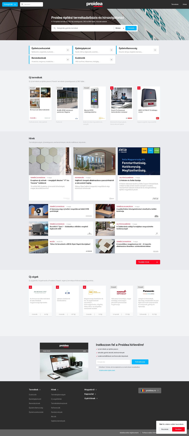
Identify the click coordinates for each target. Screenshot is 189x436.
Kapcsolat (89, 394)
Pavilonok (59, 122)
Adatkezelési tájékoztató (107, 370)
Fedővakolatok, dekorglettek (38, 122)
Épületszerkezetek (36, 412)
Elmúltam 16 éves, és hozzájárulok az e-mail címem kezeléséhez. (119, 367)
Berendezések (34, 403)
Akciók (53, 417)
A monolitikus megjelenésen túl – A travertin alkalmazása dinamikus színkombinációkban (128, 246)
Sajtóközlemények (58, 421)
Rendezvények (56, 412)
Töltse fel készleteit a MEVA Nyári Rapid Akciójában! (61, 246)
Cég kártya (40, 301)
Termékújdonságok (58, 395)
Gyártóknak (89, 398)
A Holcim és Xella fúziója (139, 174)
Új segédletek (56, 399)
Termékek (33, 389)
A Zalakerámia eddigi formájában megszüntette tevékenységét (128, 229)
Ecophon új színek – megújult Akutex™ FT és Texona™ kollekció (50, 174)
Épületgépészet (35, 399)
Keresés (131, 28)
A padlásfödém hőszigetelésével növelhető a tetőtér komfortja (128, 211)
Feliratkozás (140, 362)
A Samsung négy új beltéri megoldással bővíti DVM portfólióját (61, 211)
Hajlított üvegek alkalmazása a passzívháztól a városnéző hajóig (94, 174)
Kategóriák (8, 4)
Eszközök (33, 395)
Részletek (164, 429)
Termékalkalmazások (59, 403)
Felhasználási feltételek (151, 433)
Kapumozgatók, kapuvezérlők (146, 122)
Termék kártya (40, 103)
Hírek (53, 389)
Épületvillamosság (36, 408)
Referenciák (55, 408)
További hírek (143, 262)
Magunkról (89, 389)
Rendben (178, 429)
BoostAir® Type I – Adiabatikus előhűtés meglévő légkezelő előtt (61, 229)
